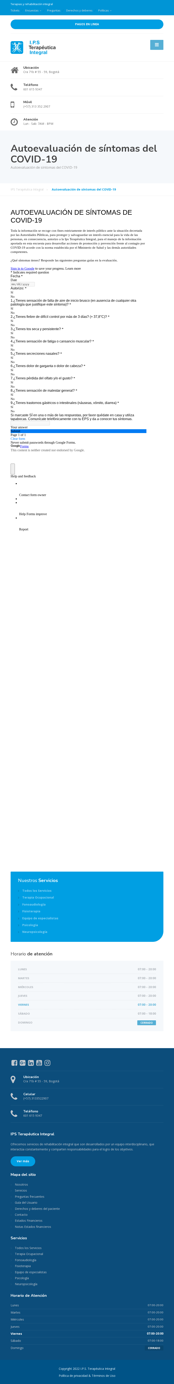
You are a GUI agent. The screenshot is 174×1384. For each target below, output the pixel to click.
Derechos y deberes (79, 10)
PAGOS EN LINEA (87, 24)
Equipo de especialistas (40, 918)
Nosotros (21, 1184)
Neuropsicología (34, 932)
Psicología (30, 925)
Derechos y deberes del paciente (37, 1209)
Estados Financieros (28, 1221)
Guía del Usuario (26, 1202)
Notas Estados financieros (33, 1227)
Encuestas (32, 10)
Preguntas (53, 10)
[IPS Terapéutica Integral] (33, 47)
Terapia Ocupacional (38, 897)
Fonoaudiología (34, 904)
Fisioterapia (31, 911)
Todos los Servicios (37, 891)
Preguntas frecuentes (29, 1197)
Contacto (21, 1215)
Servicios (21, 1190)
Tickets (15, 10)
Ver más (23, 1161)
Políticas (103, 10)
